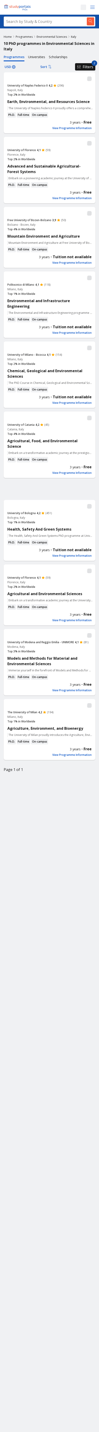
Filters (88, 66)
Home (8, 37)
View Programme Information (72, 128)
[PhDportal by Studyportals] (18, 7)
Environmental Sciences (52, 37)
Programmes (24, 37)
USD (8, 67)
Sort (43, 67)
